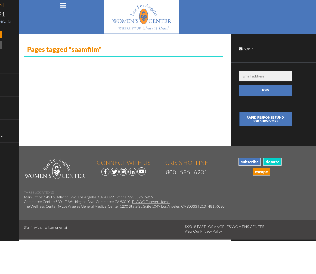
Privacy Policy (211, 231)
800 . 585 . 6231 (187, 172)
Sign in (248, 48)
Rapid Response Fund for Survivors (265, 119)
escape (261, 171)
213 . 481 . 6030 (212, 206)
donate (272, 161)
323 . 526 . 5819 (140, 197)
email (63, 227)
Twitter (48, 227)
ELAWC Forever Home (151, 201)
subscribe (250, 161)
